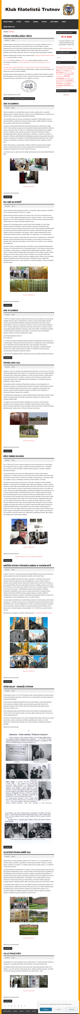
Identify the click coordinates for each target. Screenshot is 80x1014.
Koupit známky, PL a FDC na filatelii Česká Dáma (28, 556)
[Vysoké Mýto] (19, 623)
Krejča (71, 71)
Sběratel (58, 81)
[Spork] (19, 538)
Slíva (65, 81)
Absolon (58, 66)
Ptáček (66, 80)
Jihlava (57, 69)
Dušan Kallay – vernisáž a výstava (18, 686)
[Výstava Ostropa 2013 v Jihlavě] (19, 273)
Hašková (61, 67)
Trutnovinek (27, 67)
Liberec (68, 73)
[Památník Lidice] (38, 418)
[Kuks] (19, 525)
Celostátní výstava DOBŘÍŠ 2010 (17, 852)
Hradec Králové (71, 67)
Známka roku (58, 87)
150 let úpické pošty (12, 953)
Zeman (72, 85)
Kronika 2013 (8, 197)
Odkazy (64, 22)
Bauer (61, 66)
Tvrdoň (64, 83)
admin (13, 40)
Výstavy (27, 22)
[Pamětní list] (36, 525)
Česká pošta (38, 55)
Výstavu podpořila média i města (17, 36)
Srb (67, 81)
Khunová (73, 69)
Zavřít (58, 1009)
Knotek (61, 71)
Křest (65, 73)
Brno (64, 66)
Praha (62, 80)
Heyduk (65, 67)
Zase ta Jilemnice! (11, 103)
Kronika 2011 (8, 681)
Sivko (62, 81)
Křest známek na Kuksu (13, 456)
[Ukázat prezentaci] (29, 186)
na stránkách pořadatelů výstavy (43, 613)
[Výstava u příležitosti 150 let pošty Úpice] (19, 981)
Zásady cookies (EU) (9, 27)
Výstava (67, 85)
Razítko (70, 80)
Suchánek (71, 81)
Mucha (65, 74)
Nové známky (54, 22)
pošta (72, 78)
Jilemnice (62, 69)
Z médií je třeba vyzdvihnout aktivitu (13, 67)
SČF (74, 81)
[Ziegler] (38, 538)
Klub (58, 70)
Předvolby (71, 1009)
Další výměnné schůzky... (66, 48)
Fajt (73, 66)
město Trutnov (24, 60)
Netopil (62, 76)
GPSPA (57, 67)
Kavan (69, 69)
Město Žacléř (7, 60)
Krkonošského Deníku (37, 67)
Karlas (66, 69)
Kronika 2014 (8, 98)
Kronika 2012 (8, 357)
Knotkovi (66, 71)
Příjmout (46, 1009)
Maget (72, 73)
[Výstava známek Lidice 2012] (19, 418)
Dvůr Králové (68, 66)
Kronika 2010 (8, 847)
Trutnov (59, 83)
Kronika (35, 22)
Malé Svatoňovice (60, 74)
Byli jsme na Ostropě (12, 202)
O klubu (18, 22)
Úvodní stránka (8, 22)
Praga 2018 (58, 80)
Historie (44, 22)
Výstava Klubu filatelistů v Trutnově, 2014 (23, 98)
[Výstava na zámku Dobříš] (19, 903)
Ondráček (67, 78)
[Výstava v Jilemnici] (19, 164)
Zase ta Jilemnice (10, 310)
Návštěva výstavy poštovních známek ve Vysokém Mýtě (27, 565)
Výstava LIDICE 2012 (11, 362)
